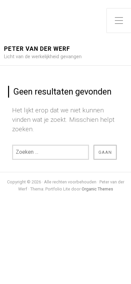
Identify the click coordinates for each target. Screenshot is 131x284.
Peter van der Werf (37, 49)
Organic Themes (97, 188)
